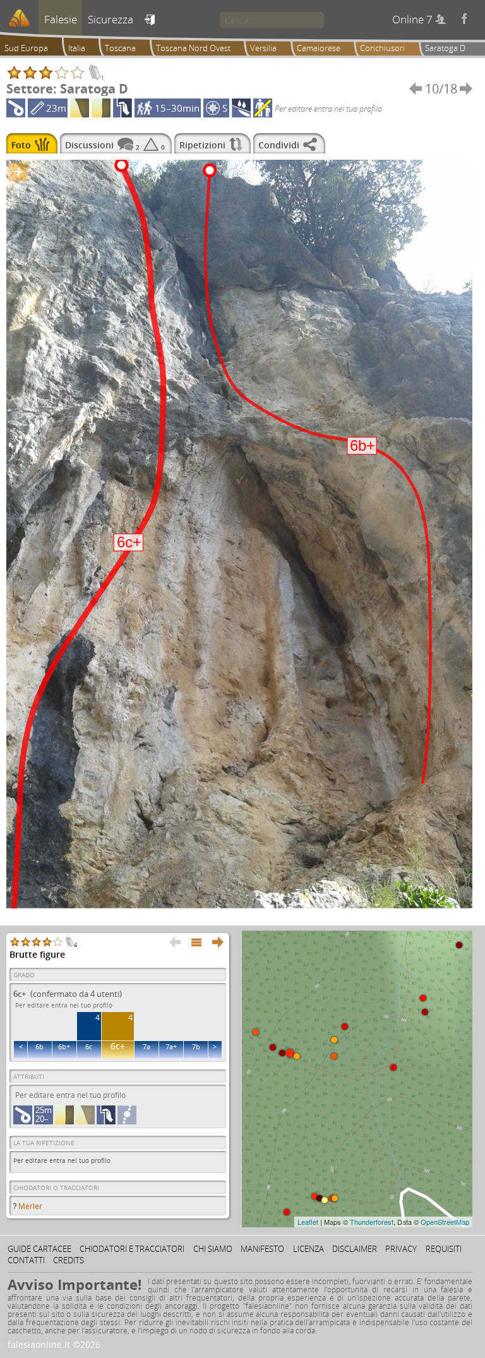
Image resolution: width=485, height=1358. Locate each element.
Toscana (120, 48)
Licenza (308, 1248)
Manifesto (262, 1248)
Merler (30, 1206)
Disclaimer (354, 1248)
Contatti (26, 1260)
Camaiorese (318, 48)
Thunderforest (371, 1222)
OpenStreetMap (445, 1222)
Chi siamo (212, 1248)
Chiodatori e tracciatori (132, 1248)
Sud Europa (26, 48)
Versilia (263, 48)
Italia (76, 48)
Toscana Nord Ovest (193, 48)
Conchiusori (382, 48)
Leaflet (307, 1222)
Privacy (401, 1248)
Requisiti (444, 1248)
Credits (68, 1260)
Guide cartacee (39, 1248)
